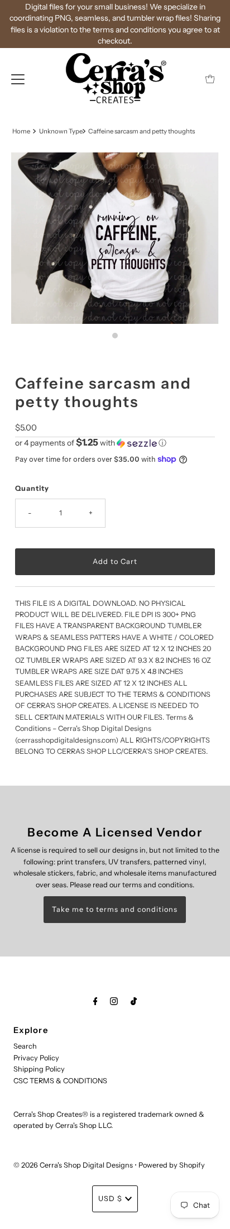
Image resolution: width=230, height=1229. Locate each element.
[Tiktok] (134, 1001)
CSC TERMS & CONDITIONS (60, 1081)
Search (25, 1046)
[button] (114, 442)
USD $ (110, 1198)
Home (21, 131)
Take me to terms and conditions (115, 909)
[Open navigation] (18, 78)
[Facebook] (95, 1001)
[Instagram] (114, 1001)
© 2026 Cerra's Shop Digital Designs (73, 1165)
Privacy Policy (36, 1058)
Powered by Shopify (171, 1165)
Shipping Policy (39, 1069)
